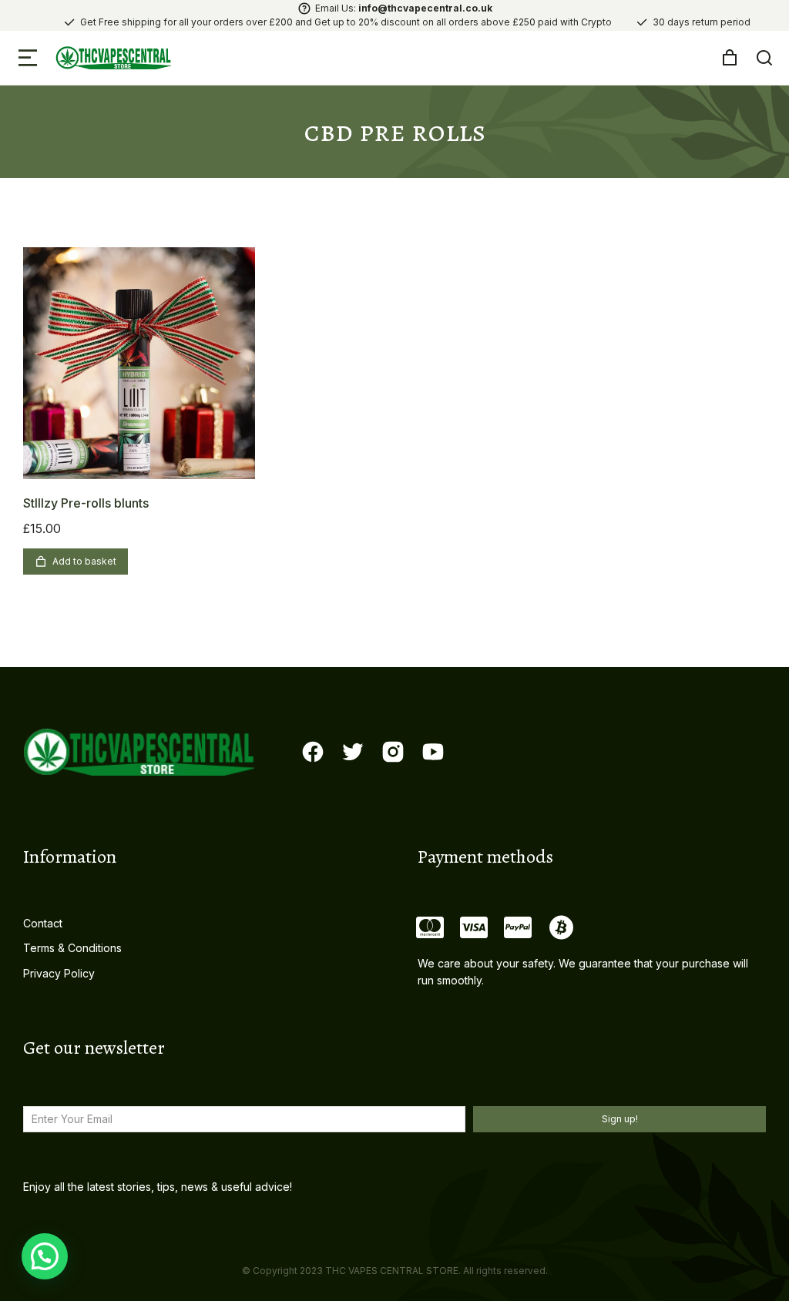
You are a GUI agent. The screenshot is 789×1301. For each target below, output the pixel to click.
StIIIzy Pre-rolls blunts (86, 503)
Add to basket (84, 561)
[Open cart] (729, 58)
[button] (27, 57)
